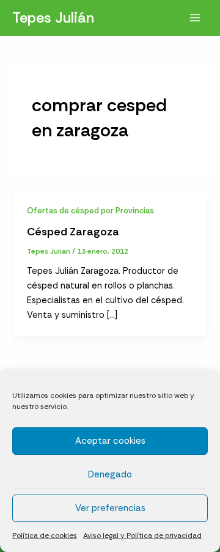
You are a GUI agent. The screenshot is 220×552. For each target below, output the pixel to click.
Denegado (110, 474)
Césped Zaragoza (73, 231)
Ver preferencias (110, 508)
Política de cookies (44, 535)
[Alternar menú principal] (195, 18)
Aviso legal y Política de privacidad (142, 535)
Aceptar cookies (110, 441)
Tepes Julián (53, 17)
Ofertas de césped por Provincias (90, 210)
